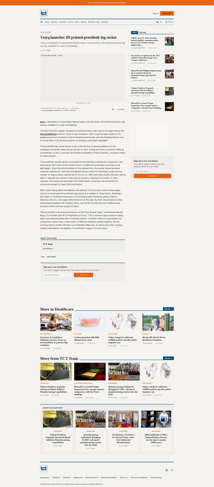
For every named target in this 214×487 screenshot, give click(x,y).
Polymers (78, 334)
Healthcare (46, 32)
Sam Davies (46, 348)
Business (145, 334)
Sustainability (46, 334)
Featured (142, 32)
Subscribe (83, 275)
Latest (134, 32)
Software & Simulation (83, 383)
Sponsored (44, 383)
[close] (211, 2)
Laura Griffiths (139, 48)
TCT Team (46, 50)
